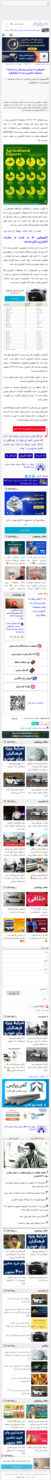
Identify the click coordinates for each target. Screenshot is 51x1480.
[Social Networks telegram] (26, 476)
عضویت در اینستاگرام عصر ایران (23, 646)
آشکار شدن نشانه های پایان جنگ (32, 1216)
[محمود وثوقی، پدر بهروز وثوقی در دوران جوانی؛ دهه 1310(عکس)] (25, 1155)
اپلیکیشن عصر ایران (35, 702)
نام (46, 952)
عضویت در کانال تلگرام (32, 231)
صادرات (22, 728)
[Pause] (7, 513)
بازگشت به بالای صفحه (37, 1076)
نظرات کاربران (26, 455)
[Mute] (11, 513)
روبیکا (18, 231)
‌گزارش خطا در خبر (44, 724)
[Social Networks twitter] (29, 476)
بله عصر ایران (8, 231)
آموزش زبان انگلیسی (23, 678)
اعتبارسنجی (44, 1010)
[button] (9, 34)
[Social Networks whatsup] (33, 476)
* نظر (45, 969)
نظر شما (44, 948)
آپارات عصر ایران (23, 686)
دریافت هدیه (17, 1466)
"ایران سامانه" (20, 1477)
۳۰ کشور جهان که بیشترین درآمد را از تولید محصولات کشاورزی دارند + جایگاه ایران (37, 607)
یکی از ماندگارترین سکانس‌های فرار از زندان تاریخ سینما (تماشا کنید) (15, 614)
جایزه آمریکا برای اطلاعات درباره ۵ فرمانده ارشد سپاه (25, 1193)
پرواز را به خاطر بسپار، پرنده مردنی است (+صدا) (19, 465)
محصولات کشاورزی (32, 728)
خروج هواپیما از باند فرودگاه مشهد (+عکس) (28, 1199)
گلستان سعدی (22, 670)
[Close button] (49, 1455)
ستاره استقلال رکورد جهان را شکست (31, 1223)
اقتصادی (37, 64)
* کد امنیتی (43, 989)
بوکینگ (38, 1010)
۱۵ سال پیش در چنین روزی (23, 654)
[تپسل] (5, 489)
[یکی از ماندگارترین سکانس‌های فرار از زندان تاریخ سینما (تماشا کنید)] (14, 603)
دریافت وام (15, 298)
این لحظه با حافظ (22, 662)
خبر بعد (39, 455)
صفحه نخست (45, 64)
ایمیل (45, 960)
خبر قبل (12, 455)
